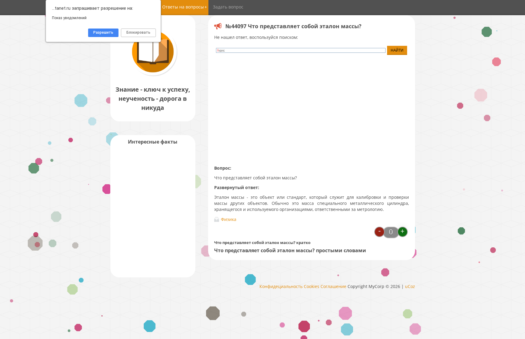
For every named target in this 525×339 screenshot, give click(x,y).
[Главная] (153, 76)
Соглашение (333, 286)
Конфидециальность (281, 286)
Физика (228, 219)
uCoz (410, 286)
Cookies (311, 286)
